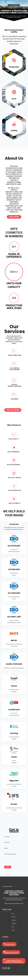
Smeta (14, 686)
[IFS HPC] (14, 797)
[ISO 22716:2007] (14, 538)
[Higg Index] (14, 773)
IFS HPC (14, 804)
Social (14, 757)
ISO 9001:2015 (14, 569)
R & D (14, 99)
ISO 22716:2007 (14, 546)
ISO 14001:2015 (14, 593)
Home (12, 913)
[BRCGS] (14, 633)
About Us (13, 916)
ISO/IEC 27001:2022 (14, 664)
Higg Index (14, 780)
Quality (14, 130)
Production (14, 67)
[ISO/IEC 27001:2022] (14, 657)
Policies (13, 930)
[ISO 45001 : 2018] (14, 609)
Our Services (14, 920)
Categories (13, 923)
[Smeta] (14, 679)
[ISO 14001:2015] (14, 586)
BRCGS (14, 640)
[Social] (14, 750)
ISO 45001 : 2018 (14, 617)
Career (12, 926)
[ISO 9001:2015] (14, 562)
